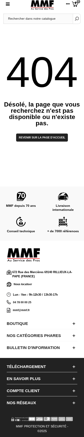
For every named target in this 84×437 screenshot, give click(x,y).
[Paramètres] (68, 5)
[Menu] (7, 5)
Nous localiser (23, 284)
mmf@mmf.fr (21, 310)
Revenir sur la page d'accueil (42, 137)
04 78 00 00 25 (22, 302)
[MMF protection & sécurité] (42, 5)
